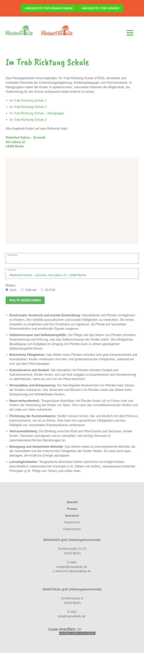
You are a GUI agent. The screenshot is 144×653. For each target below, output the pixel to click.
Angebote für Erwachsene (49, 8)
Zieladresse (12, 270)
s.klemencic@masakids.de (72, 571)
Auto (13, 290)
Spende (72, 502)
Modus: (11, 285)
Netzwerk (72, 515)
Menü (130, 33)
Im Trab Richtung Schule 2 (27, 107)
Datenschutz (72, 529)
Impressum (72, 522)
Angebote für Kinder (100, 8)
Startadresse (12, 255)
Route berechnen (25, 300)
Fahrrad (30, 290)
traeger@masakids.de (71, 567)
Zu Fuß (50, 290)
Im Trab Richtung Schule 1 (27, 100)
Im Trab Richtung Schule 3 (27, 119)
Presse (72, 509)
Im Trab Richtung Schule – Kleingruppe (36, 113)
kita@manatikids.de (72, 616)
